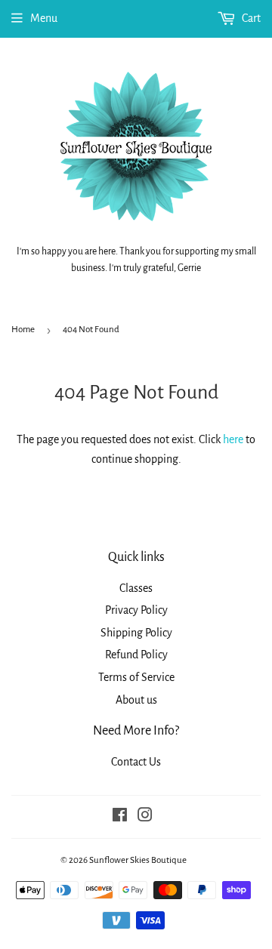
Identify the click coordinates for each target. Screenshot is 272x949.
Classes (136, 588)
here (233, 439)
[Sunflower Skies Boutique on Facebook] (120, 817)
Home (23, 329)
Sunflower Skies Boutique (138, 860)
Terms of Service (136, 677)
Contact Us (136, 762)
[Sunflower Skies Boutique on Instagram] (145, 817)
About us (136, 700)
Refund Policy (136, 655)
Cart (250, 18)
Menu (43, 18)
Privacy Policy (136, 610)
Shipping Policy (136, 633)
